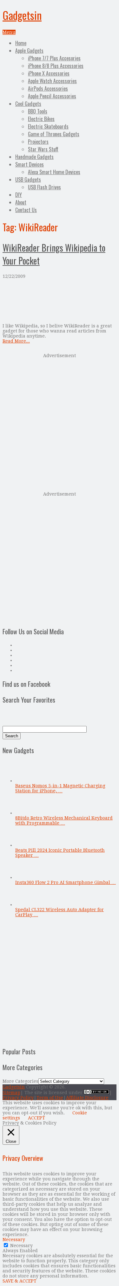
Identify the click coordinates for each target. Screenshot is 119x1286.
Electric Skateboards (48, 126)
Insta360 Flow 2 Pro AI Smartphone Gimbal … (65, 882)
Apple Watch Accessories (52, 81)
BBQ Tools (37, 111)
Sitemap (11, 1092)
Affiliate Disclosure (87, 1097)
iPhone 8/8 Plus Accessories (55, 66)
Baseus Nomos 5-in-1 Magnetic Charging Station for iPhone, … (60, 788)
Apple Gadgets (29, 50)
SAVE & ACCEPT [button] (19, 1280)
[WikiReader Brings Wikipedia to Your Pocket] (59, 301)
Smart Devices (29, 164)
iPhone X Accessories (48, 73)
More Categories (20, 1081)
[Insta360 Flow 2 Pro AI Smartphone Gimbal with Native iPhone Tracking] (25, 877)
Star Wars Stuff (43, 149)
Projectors (38, 141)
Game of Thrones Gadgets (53, 134)
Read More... (16, 341)
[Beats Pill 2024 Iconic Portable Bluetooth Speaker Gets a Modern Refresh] (25, 845)
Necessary (21, 1245)
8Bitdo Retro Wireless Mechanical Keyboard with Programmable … (64, 820)
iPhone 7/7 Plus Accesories (54, 58)
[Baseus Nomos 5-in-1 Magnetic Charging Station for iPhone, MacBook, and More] (25, 780)
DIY (18, 194)
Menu (9, 32)
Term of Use (49, 1097)
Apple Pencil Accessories (52, 96)
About (20, 202)
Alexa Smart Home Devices (54, 172)
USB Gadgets (28, 179)
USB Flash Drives (44, 187)
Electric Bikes (41, 119)
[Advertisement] (59, 422)
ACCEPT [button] (36, 1117)
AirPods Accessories (48, 88)
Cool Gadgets (28, 103)
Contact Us (26, 210)
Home (20, 43)
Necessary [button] (14, 1239)
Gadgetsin (22, 15)
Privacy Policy (18, 1097)
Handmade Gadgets (34, 157)
